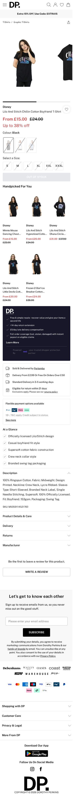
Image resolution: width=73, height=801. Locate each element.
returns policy (51, 391)
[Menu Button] (5, 5)
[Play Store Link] (35, 757)
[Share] (66, 22)
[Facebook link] (40, 773)
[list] (35, 63)
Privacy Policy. (46, 659)
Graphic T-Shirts (21, 22)
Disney (7, 104)
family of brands (15, 652)
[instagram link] (31, 773)
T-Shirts (6, 22)
